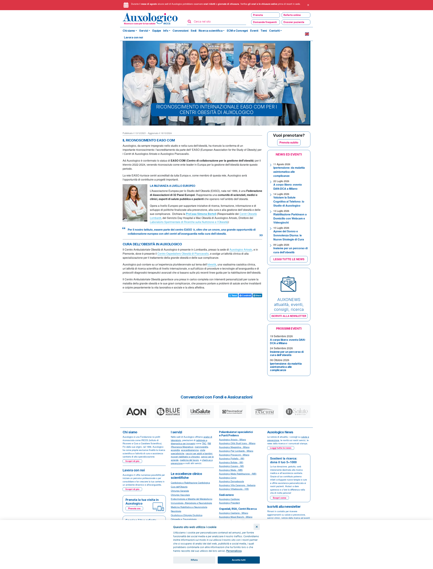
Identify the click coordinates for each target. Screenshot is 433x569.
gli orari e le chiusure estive (262, 3)
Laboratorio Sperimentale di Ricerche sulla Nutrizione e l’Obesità (189, 222)
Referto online (292, 15)
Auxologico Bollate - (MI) (231, 462)
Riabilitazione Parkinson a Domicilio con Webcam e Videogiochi (290, 218)
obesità (211, 264)
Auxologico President (229, 502)
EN (307, 34)
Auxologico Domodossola (231, 481)
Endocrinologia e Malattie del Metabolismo (191, 498)
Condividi (246, 295)
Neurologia (176, 511)
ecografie (175, 450)
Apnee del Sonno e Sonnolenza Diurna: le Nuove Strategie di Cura (288, 235)
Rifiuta (194, 560)
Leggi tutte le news (280, 448)
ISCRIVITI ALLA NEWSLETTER (288, 316)
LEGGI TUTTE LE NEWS (288, 259)
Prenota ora (134, 508)
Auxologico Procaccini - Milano (234, 454)
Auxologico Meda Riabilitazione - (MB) (237, 473)
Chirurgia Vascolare (180, 494)
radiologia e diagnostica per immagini (189, 442)
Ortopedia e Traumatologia (184, 519)
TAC (204, 443)
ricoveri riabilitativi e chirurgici (185, 456)
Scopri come (279, 497)
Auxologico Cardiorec (229, 499)
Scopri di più (132, 461)
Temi (263, 30)
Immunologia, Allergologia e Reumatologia (191, 503)
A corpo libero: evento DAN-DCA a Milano (287, 187)
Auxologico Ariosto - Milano (232, 439)
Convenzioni (180, 30)
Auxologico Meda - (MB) (231, 470)
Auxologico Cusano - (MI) (231, 466)
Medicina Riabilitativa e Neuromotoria (189, 507)
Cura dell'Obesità (179, 486)
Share (258, 295)
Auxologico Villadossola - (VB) (234, 488)
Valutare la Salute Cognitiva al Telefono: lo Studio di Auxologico (288, 201)
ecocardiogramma (190, 450)
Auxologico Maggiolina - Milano (234, 447)
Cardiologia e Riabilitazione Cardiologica (190, 482)
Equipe (156, 30)
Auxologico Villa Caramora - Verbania (237, 485)
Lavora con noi (133, 37)
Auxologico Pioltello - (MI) (231, 458)
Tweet (234, 295)
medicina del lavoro (189, 460)
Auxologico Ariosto (241, 249)
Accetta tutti (238, 560)
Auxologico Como (227, 477)
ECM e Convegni (237, 30)
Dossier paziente (293, 22)
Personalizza (234, 550)
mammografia (201, 446)
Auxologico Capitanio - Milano (233, 513)
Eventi (254, 30)
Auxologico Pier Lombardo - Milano (236, 450)
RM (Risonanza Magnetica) (191, 445)
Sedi (193, 30)
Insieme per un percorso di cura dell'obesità (290, 250)
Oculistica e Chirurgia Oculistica (186, 515)
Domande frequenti (265, 22)
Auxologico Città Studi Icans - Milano (237, 443)
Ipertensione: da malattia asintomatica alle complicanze (289, 172)
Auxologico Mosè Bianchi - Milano (235, 516)
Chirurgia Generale (180, 490)
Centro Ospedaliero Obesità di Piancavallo (183, 253)
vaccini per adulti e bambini (199, 453)
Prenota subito (288, 142)
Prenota (258, 15)
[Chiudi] (257, 527)
